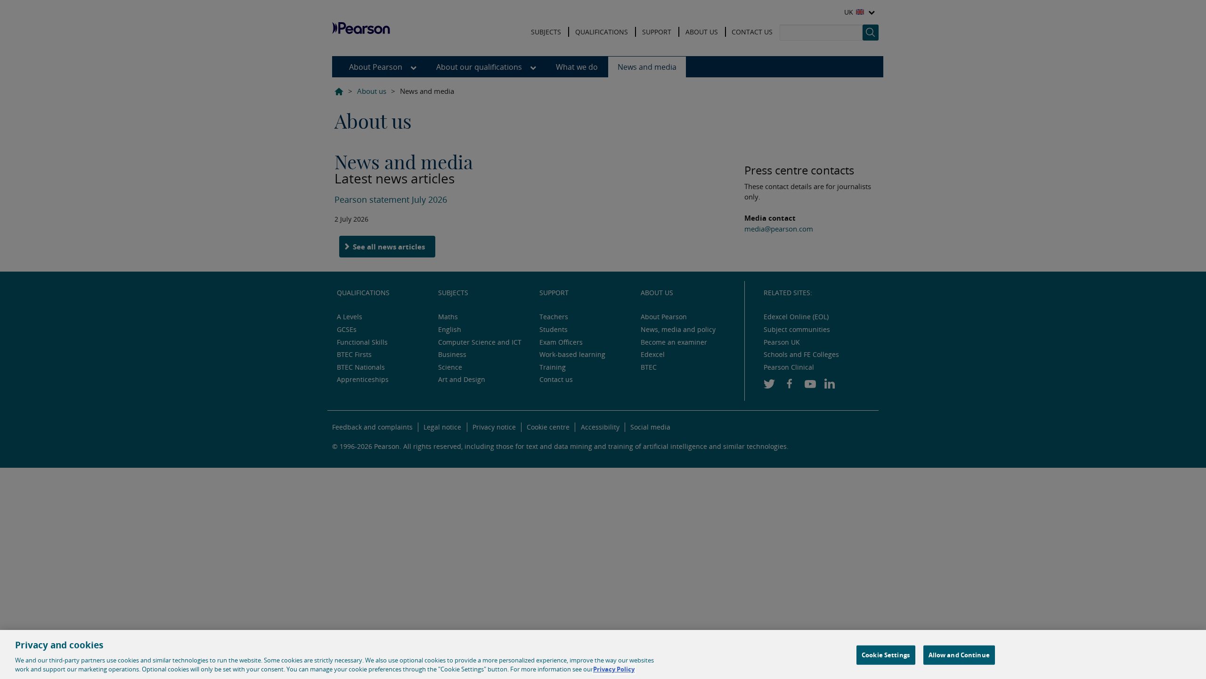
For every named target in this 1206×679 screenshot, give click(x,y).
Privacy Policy (614, 669)
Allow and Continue (959, 655)
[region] (603, 654)
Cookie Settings (886, 655)
